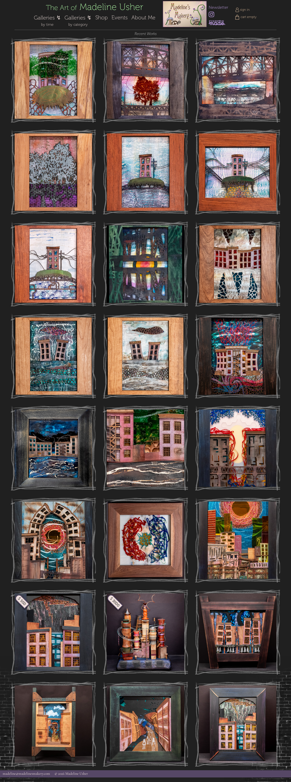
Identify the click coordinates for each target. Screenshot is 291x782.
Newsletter (218, 7)
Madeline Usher (94, 7)
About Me (143, 17)
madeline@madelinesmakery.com (26, 774)
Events (119, 17)
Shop (101, 17)
